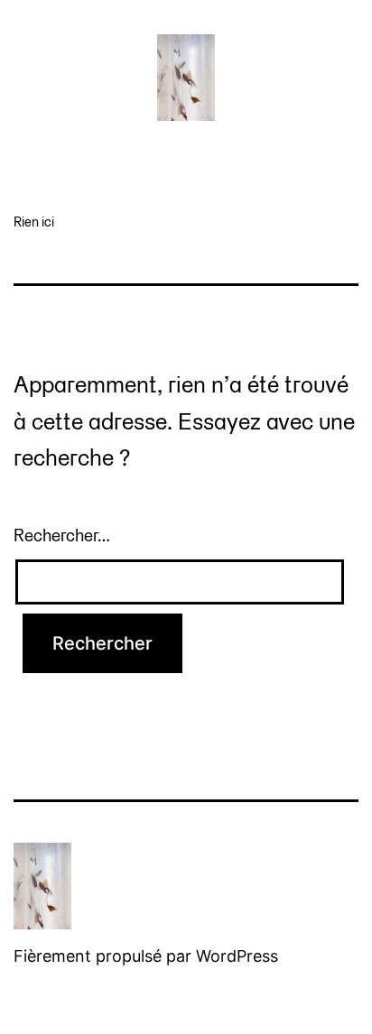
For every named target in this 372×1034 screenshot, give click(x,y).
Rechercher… (62, 535)
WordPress (237, 955)
